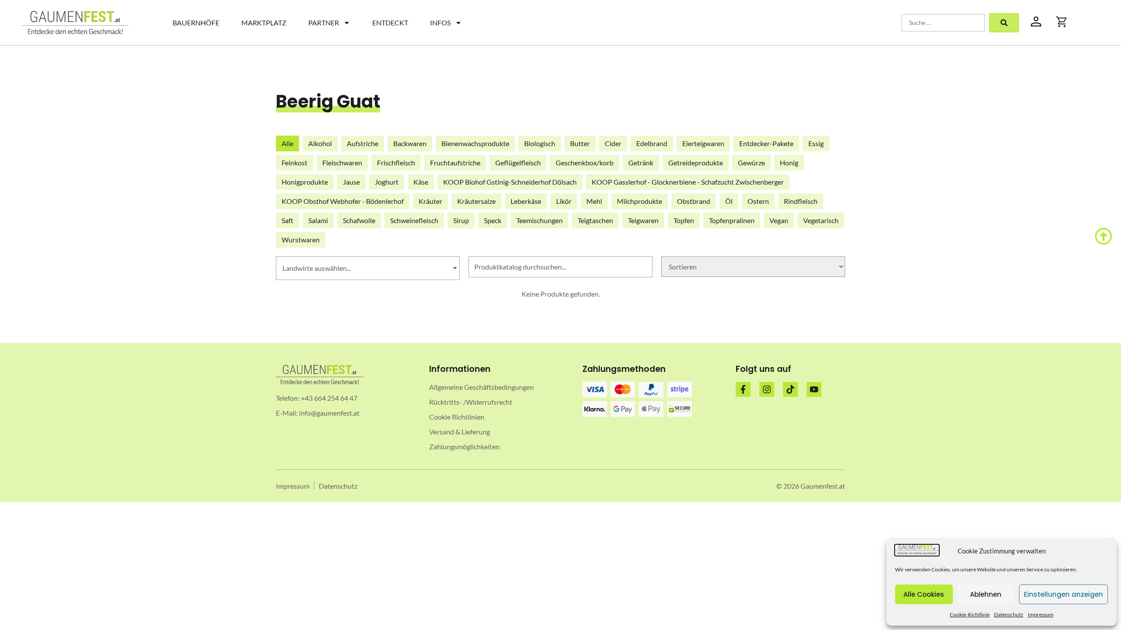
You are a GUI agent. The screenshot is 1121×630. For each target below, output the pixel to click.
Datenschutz (1008, 614)
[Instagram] (766, 389)
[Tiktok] (790, 389)
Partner (323, 22)
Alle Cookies (923, 594)
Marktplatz (263, 22)
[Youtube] (814, 389)
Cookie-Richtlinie (970, 614)
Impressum (1041, 614)
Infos (440, 22)
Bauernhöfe (196, 22)
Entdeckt (390, 22)
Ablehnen (985, 594)
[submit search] (1004, 22)
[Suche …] (943, 23)
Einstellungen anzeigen (1063, 594)
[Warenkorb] (1062, 22)
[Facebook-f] (743, 389)
